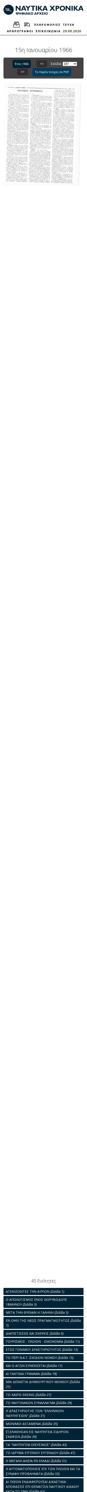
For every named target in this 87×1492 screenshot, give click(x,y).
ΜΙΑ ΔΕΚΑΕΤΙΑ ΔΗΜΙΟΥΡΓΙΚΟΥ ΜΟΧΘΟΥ (43, 1384)
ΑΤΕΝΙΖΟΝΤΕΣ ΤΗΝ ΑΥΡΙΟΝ (35, 1291)
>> (22, 72)
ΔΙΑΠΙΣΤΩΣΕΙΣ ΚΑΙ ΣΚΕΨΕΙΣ (35, 1333)
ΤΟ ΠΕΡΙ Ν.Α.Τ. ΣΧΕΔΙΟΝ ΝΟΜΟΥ (40, 1357)
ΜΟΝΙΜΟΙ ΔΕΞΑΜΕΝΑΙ (32, 1424)
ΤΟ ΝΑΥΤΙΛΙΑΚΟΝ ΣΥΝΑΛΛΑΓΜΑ (39, 1403)
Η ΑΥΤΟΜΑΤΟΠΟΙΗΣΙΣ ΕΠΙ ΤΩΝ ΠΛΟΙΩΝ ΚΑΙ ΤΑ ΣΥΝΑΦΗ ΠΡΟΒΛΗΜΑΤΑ (43, 1471)
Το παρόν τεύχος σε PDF (52, 72)
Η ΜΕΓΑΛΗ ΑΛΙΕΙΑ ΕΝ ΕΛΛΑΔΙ (36, 1461)
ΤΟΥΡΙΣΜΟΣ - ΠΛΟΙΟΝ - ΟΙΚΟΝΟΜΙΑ (43, 1341)
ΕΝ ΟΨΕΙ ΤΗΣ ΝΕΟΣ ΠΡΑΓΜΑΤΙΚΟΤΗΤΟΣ (43, 1323)
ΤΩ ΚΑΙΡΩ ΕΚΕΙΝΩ (28, 1394)
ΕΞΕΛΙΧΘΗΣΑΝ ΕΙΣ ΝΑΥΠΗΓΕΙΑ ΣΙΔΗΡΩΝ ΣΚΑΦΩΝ (37, 1434)
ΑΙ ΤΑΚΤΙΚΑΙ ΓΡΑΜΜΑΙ (31, 1374)
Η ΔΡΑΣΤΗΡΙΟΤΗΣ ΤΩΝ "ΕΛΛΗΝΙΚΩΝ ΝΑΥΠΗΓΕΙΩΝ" (35, 1413)
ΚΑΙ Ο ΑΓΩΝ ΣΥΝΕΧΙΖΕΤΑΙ (34, 1365)
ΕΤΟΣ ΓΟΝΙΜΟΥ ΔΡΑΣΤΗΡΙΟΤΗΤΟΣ (42, 1349)
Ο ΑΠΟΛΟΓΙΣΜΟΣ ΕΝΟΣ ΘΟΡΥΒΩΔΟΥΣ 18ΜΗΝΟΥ (36, 1302)
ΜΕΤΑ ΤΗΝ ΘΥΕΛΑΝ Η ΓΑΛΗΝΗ (37, 1312)
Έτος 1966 (22, 64)
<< (42, 64)
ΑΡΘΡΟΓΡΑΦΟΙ (20, 31)
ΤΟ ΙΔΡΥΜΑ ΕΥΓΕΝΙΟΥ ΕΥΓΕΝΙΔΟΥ (40, 1453)
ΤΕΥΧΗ (68, 25)
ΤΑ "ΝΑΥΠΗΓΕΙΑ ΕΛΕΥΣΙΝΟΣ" (36, 1444)
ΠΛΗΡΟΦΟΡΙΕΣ (47, 25)
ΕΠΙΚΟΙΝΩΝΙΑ (48, 31)
